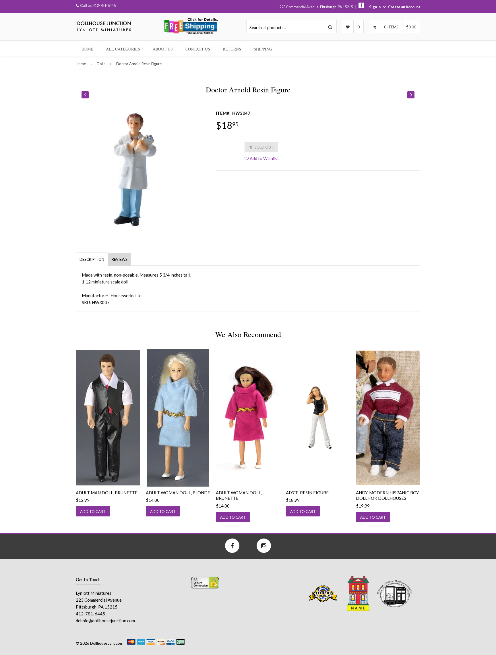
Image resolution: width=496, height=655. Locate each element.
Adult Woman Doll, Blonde (178, 492)
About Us (163, 49)
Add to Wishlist (264, 158)
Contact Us (197, 49)
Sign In (375, 7)
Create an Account (404, 7)
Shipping (263, 49)
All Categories (123, 49)
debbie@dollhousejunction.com (105, 620)
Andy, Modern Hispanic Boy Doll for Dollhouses (387, 495)
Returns (232, 49)
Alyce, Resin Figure (307, 492)
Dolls (101, 63)
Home (87, 49)
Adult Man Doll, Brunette (106, 492)
